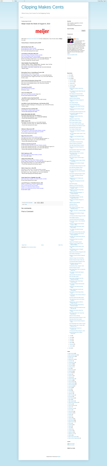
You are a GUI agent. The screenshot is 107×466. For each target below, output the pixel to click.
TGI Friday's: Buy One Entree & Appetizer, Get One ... (76, 264)
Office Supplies (71, 401)
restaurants (70, 418)
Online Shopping (71, 405)
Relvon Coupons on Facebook (76, 143)
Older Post (60, 245)
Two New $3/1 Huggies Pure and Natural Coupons (76, 114)
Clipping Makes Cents (42, 7)
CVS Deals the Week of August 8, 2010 (77, 261)
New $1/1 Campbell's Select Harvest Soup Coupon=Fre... (77, 234)
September (72, 85)
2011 (70, 76)
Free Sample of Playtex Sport (75, 129)
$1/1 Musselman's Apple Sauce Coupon (77, 149)
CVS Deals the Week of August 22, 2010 (77, 165)
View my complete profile (72, 54)
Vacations (70, 429)
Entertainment (71, 369)
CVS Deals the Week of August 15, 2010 (77, 215)
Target (69, 427)
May (71, 339)
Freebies (70, 374)
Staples (69, 426)
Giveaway (70, 377)
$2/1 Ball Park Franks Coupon (75, 127)
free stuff (70, 372)
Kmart (69, 389)
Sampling (70, 424)
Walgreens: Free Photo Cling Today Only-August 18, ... (77, 190)
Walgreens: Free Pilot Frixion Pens (76, 185)
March (71, 342)
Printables (70, 412)
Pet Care (70, 409)
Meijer (26, 204)
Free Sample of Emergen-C (75, 253)
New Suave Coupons (74, 205)
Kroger (69, 390)
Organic (70, 406)
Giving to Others (71, 378)
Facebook (70, 371)
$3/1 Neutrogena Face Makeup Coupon (77, 125)
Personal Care (71, 408)
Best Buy (70, 357)
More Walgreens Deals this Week (76, 93)
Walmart (70, 435)
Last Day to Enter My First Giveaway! (77, 219)
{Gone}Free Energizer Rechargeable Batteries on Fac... (77, 96)
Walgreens (70, 432)
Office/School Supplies (72, 402)
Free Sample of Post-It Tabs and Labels (77, 231)
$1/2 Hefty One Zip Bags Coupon (76, 167)
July (70, 335)
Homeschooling (71, 384)
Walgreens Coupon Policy (75, 118)
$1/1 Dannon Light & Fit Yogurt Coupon (77, 173)
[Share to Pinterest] (43, 202)
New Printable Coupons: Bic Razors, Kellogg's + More (77, 188)
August (71, 86)
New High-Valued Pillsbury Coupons (77, 145)
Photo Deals (70, 411)
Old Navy (70, 404)
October (71, 83)
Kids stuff (70, 387)
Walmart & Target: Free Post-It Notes (77, 258)
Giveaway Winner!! (73, 204)
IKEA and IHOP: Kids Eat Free (75, 274)
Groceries (70, 380)
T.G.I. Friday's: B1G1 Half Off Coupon (77, 124)
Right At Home (71, 421)
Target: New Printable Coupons (76, 241)
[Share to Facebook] (41, 202)
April (71, 340)
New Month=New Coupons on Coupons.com (75, 329)
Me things (70, 396)
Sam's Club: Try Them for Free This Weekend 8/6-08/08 (76, 279)
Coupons (70, 363)
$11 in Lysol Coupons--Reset (75, 122)
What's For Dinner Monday (75, 98)
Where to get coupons (72, 436)
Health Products (71, 383)
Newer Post (24, 245)
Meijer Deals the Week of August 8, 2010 (78, 251)
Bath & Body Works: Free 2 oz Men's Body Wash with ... (77, 154)
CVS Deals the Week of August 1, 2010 (77, 330)
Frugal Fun (70, 375)
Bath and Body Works (72, 354)
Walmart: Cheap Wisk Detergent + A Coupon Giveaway (77, 193)
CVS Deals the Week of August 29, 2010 (77, 111)
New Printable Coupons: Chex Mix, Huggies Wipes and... (76, 197)
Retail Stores (71, 420)
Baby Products (71, 353)
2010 (70, 78)
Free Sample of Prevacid (74, 195)
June (71, 337)
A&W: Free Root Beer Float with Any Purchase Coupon (77, 305)
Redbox (70, 417)
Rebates (70, 414)
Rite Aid (69, 423)
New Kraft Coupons (73, 183)
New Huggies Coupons (74, 217)
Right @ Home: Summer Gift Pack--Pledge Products (76, 302)
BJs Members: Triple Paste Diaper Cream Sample (76, 282)
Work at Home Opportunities (74, 438)
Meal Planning (71, 398)
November (72, 81)
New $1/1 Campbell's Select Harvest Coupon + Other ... (77, 224)
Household (70, 386)
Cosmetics (70, 360)
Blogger (58, 456)
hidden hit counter (70, 444)
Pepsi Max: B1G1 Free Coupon (76, 319)
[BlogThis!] (39, 202)
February (71, 344)
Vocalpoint (70, 430)
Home (21, 17)
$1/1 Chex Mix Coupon (74, 276)
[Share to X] (40, 202)
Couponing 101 (71, 362)
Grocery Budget (71, 381)
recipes (69, 415)
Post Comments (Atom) (31, 247)
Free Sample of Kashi (74, 102)
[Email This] (37, 202)
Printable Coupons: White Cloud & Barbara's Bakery (76, 244)
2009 (70, 348)
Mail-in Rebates (71, 395)
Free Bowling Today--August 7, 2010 (77, 265)
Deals (69, 368)
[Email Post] (35, 202)
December (72, 80)
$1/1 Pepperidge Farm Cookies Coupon (77, 323)
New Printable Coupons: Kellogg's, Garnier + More (76, 250)
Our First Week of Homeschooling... (76, 141)
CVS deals (70, 365)
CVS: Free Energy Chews (75, 104)
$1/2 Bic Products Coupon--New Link (77, 259)
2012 (70, 75)
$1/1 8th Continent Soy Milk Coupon (77, 297)
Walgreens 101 (71, 433)
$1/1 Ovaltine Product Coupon (75, 120)
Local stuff (70, 392)
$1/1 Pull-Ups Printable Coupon (76, 169)
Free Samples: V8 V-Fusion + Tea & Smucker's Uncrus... (76, 208)
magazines (70, 393)
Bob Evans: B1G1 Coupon (75, 155)
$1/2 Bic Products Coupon (75, 267)
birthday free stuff (71, 359)
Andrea (77, 38)
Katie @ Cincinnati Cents (33, 38)
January (71, 346)
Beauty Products (71, 356)
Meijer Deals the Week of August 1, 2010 (78, 317)
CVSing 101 (70, 366)
